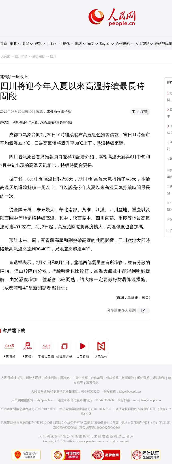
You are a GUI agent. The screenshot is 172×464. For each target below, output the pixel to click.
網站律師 (159, 378)
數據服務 (128, 378)
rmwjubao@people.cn (147, 400)
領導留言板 (64, 357)
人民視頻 (82, 357)
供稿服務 (112, 378)
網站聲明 (143, 378)
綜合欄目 (38, 56)
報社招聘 (50, 378)
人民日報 (9, 357)
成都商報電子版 (58, 111)
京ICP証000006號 (65, 427)
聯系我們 (92, 383)
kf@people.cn (45, 400)
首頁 (3, 43)
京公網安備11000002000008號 (99, 427)
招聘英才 (66, 378)
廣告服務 (81, 378)
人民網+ (27, 357)
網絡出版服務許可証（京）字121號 (145, 422)
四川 (53, 56)
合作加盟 (97, 378)
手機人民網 (46, 357)
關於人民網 (33, 378)
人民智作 (101, 357)
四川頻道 (21, 56)
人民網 (5, 56)
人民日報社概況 (12, 378)
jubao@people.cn (130, 391)
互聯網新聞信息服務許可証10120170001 (27, 409)
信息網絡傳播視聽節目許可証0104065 (26, 422)
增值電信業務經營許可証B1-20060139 (85, 409)
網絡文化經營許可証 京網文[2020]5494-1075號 (87, 422)
